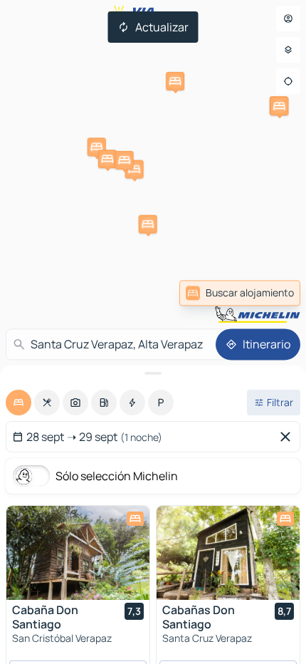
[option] (18, 402)
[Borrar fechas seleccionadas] (288, 436)
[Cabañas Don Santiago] (228, 553)
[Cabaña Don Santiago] (77, 553)
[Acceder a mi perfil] (288, 18)
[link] (239, 293)
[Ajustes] (288, 50)
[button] (279, 106)
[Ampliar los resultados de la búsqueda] (153, 373)
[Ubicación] (288, 81)
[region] (77, 553)
